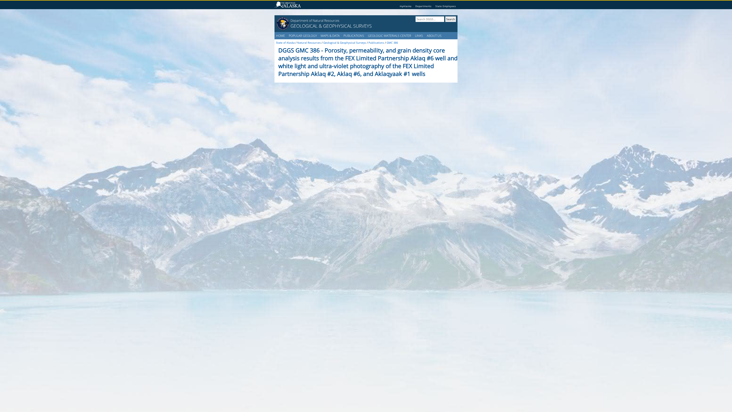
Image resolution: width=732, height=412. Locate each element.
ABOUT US (434, 36)
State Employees (445, 6)
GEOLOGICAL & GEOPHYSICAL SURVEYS (331, 26)
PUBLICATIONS (354, 36)
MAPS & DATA (330, 36)
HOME (280, 36)
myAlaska (406, 6)
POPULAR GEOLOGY (303, 36)
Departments (423, 6)
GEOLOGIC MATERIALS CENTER (389, 36)
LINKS (419, 36)
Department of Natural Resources (315, 20)
